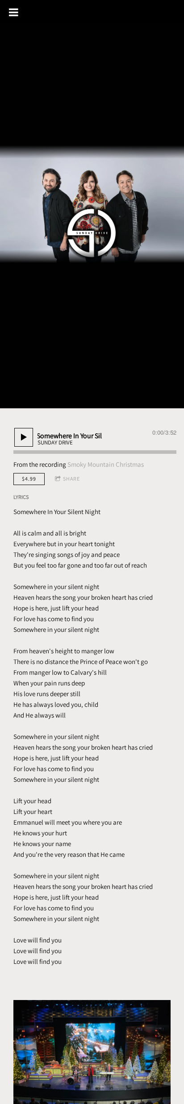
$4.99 (29, 478)
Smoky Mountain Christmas (105, 464)
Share (71, 478)
